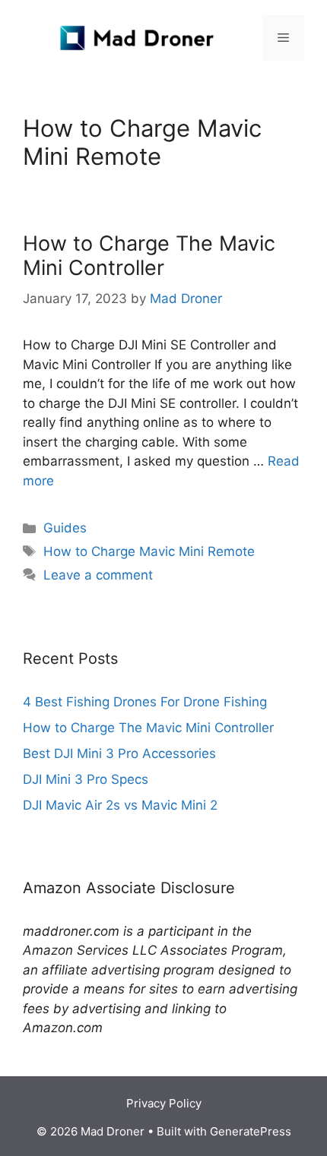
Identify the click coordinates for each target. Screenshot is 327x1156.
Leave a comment (98, 575)
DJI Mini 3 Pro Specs (85, 779)
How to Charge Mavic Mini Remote (149, 551)
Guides (65, 527)
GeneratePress (250, 1131)
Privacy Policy (164, 1103)
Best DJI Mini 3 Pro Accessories (119, 753)
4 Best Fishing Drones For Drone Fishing (145, 701)
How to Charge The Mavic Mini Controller (149, 255)
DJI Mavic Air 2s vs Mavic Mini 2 (120, 805)
